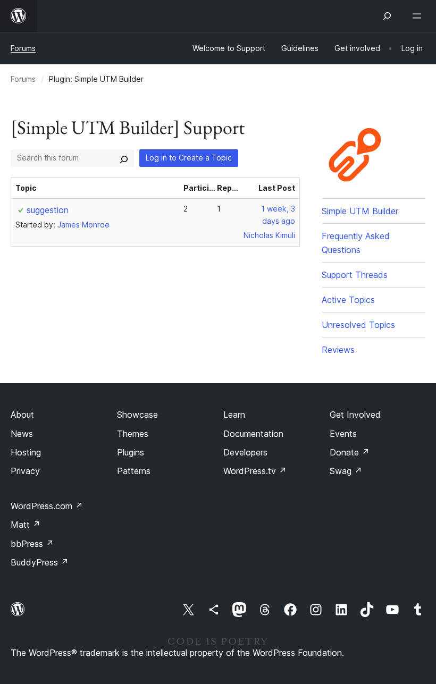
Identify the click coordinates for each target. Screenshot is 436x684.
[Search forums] (124, 157)
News (22, 433)
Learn (234, 414)
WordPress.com (47, 506)
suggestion (48, 210)
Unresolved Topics (358, 324)
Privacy (25, 471)
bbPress (32, 543)
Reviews (338, 349)
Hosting (26, 452)
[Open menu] (419, 16)
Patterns (133, 471)
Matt (25, 524)
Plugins (130, 452)
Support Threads (355, 274)
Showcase (137, 414)
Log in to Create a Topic (189, 157)
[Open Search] (387, 16)
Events (343, 433)
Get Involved (355, 414)
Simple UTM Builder (360, 211)
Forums (23, 48)
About (22, 414)
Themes (132, 433)
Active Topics (348, 299)
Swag (346, 471)
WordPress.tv (255, 471)
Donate (350, 452)
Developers (245, 452)
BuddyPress (40, 562)
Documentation (253, 433)
